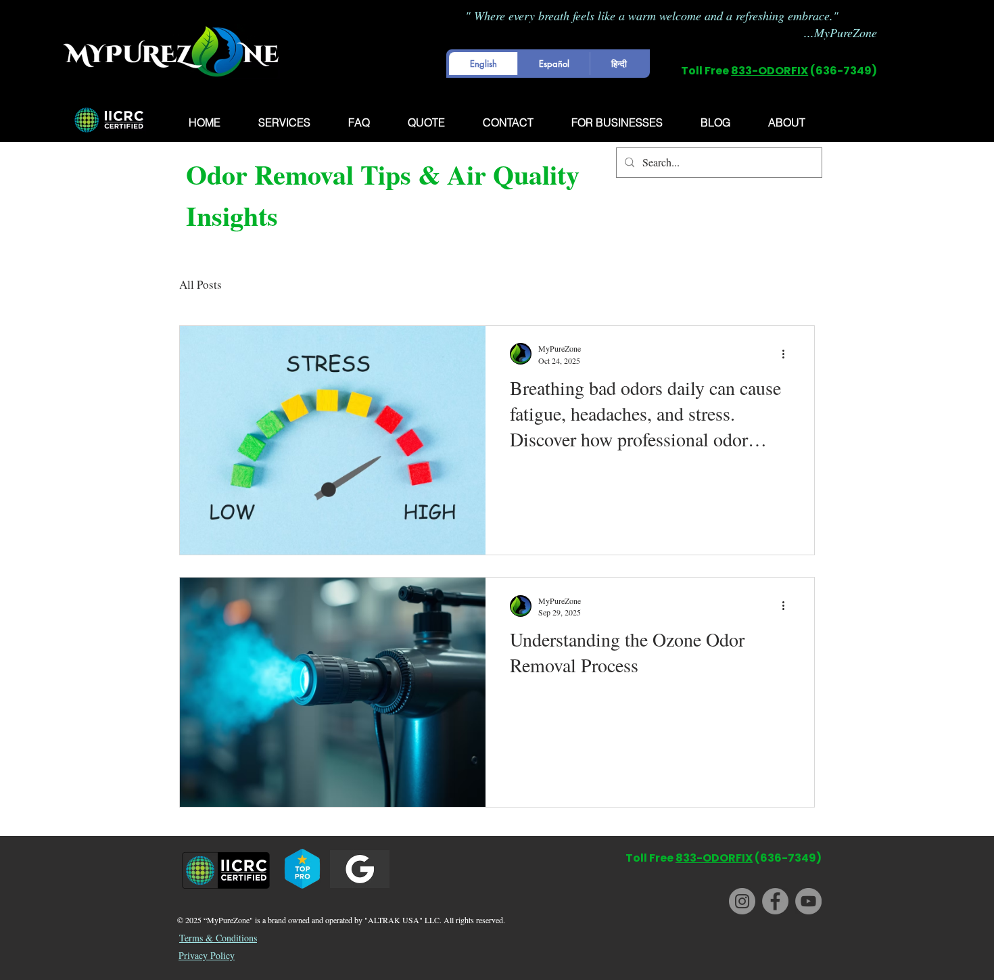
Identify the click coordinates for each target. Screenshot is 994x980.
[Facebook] (775, 901)
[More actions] (788, 354)
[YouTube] (808, 901)
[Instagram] (742, 901)
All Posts (200, 284)
